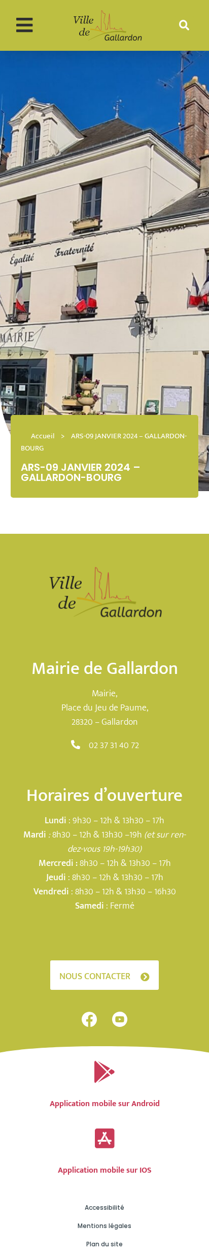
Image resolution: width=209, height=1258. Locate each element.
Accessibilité (104, 1207)
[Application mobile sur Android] (104, 1072)
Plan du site (104, 1244)
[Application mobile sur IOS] (104, 1138)
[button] (24, 25)
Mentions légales (104, 1225)
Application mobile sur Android (105, 1104)
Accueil (42, 436)
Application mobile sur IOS (105, 1170)
